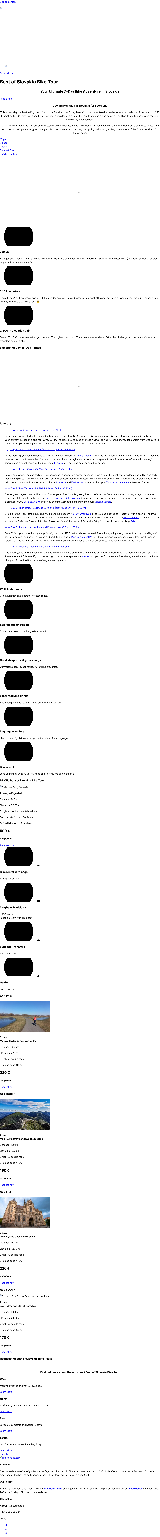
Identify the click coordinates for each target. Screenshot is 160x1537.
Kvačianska (77, 482)
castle (85, 556)
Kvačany (58, 463)
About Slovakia (18, 37)
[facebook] (6, 1525)
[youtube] (6, 1532)
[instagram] (6, 1529)
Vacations (10, 26)
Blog (7, 59)
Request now (7, 845)
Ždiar (133, 521)
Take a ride (6, 98)
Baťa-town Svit (32, 501)
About (8, 33)
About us (15, 48)
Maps (3, 139)
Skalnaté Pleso (132, 517)
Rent (7, 30)
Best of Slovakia (13, 15)
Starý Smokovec (82, 513)
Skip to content (8, 1)
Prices (3, 146)
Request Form (7, 150)
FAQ (12, 52)
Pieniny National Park (82, 537)
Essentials (15, 44)
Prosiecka (61, 482)
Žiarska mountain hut (117, 482)
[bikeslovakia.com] (10, 9)
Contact (9, 63)
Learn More (6, 1391)
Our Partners (17, 56)
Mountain (10, 19)
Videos (4, 142)
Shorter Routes (8, 154)
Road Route (135, 1488)
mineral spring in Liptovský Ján (63, 498)
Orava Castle (84, 455)
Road (7, 22)
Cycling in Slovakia (20, 41)
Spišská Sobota (102, 501)
